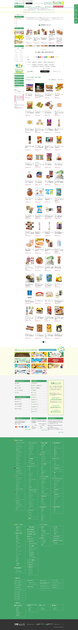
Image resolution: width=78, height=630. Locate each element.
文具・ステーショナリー (32, 466)
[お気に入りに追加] (32, 36)
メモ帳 (29, 469)
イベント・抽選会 (31, 545)
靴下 (54, 504)
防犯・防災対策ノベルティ (55, 585)
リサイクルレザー (18, 539)
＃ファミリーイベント (44, 12)
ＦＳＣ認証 (17, 565)
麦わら (17, 555)
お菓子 (55, 508)
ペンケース (30, 476)
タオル (55, 460)
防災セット (42, 501)
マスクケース (43, 515)
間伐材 (17, 560)
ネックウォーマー (56, 497)
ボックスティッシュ (43, 459)
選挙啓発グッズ (18, 615)
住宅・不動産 (42, 608)
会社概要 (17, 383)
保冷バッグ (17, 457)
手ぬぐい (55, 463)
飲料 (54, 511)
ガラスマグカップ (18, 507)
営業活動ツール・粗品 (32, 534)
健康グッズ (42, 516)
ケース (17, 491)
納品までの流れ (35, 383)
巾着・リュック (18, 468)
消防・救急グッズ (18, 612)
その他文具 (30, 487)
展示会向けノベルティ (19, 530)
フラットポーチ (18, 487)
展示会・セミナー (18, 527)
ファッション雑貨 (43, 539)
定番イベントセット (31, 550)
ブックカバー (30, 477)
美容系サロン (55, 608)
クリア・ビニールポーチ (19, 477)
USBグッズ (30, 512)
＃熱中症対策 (33, 12)
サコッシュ (17, 462)
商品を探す (18, 14)
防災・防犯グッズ (43, 496)
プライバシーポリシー (31, 624)
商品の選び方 (35, 390)
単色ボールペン (31, 460)
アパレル (42, 607)
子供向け (42, 527)
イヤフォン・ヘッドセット (32, 499)
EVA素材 (17, 558)
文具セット (30, 485)
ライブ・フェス (31, 562)
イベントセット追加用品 (32, 557)
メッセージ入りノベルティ (33, 543)
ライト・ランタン (43, 504)
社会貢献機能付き (19, 567)
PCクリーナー (30, 513)
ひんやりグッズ (56, 489)
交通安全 (17, 610)
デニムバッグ (17, 454)
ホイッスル (42, 502)
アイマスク (55, 499)
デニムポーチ (18, 484)
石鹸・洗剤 (55, 452)
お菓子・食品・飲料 (57, 506)
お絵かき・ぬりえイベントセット (33, 547)
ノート (29, 471)
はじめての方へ (29, 6)
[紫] (51, 57)
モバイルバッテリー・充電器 (32, 491)
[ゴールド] (54, 57)
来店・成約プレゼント (32, 531)
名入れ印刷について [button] (52, 62)
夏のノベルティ (31, 570)
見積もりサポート (18, 401)
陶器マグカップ (18, 502)
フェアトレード (18, 569)
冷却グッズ (55, 491)
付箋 (29, 468)
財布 (16, 493)
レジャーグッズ (56, 482)
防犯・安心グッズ (43, 535)
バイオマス (17, 557)
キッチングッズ (43, 478)
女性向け (42, 537)
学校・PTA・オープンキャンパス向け (32, 605)
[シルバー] (56, 57)
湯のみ (17, 509)
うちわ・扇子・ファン (57, 467)
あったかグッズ (56, 494)
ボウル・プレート (43, 487)
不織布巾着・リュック (19, 471)
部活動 (29, 608)
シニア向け (55, 527)
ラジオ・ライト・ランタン (57, 480)
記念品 (30, 518)
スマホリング (30, 501)
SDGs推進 (17, 607)
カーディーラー (56, 607)
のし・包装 (34, 392)
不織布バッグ (17, 449)
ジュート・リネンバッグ (19, 452)
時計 (42, 467)
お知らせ (17, 392)
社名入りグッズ (31, 541)
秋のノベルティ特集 (17, 596)
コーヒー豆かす (18, 554)
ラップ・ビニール (43, 490)
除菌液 (55, 449)
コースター (42, 485)
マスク (42, 513)
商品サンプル (35, 394)
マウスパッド (30, 515)
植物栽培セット (43, 472)
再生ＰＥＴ (17, 536)
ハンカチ (55, 462)
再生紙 (17, 541)
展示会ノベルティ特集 (17, 582)
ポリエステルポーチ (18, 479)
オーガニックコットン (18, 546)
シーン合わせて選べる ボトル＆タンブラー (45, 589)
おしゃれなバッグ (18, 463)
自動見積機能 (37, 387)
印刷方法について (35, 399)
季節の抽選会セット (31, 555)
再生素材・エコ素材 (19, 533)
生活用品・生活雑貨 (44, 442)
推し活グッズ (31, 564)
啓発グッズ (55, 454)
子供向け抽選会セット (32, 552)
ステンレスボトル (31, 449)
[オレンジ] (49, 57)
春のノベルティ (31, 568)
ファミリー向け (56, 538)
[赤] (40, 57)
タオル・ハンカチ (56, 458)
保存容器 (42, 491)
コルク (17, 549)
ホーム (15, 14)
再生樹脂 (17, 538)
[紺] (45, 57)
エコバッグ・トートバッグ (20, 442)
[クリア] (33, 57)
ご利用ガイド (39, 6)
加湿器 (42, 518)
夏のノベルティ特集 (17, 594)
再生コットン (17, 535)
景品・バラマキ (31, 538)
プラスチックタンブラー (32, 446)
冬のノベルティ (31, 573)
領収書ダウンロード (35, 406)
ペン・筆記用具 (31, 458)
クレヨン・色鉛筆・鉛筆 (32, 463)
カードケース (17, 496)
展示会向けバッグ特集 (43, 580)
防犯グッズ (42, 499)
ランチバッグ (17, 460)
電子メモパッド (31, 474)
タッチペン (30, 498)
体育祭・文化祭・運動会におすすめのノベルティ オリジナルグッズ (45, 583)
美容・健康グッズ (43, 507)
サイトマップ (58, 624)
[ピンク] (41, 57)
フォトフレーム (43, 465)
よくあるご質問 (48, 6)
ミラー (42, 512)
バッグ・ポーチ (30, 607)
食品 (54, 510)
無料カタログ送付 (18, 408)
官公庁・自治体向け (19, 605)
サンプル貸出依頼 (18, 406)
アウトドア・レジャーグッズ (58, 478)
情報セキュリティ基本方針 (40, 624)
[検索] (22, 48)
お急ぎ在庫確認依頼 (19, 403)
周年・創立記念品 (31, 529)
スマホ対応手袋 (31, 506)
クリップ (30, 484)
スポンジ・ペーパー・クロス (45, 488)
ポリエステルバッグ (18, 451)
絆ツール (30, 536)
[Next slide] (23, 91)
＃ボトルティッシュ (52, 12)
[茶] (53, 57)
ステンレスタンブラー (31, 444)
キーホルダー (43, 452)
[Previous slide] (14, 91)
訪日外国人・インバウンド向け (58, 541)
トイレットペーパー (43, 458)
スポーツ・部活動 (31, 559)
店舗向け (55, 605)
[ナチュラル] (35, 57)
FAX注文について (35, 411)
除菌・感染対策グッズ (57, 442)
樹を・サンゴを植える (19, 571)
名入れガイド (35, 397)
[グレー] (36, 57)
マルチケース (17, 498)
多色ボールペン (31, 462)
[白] (32, 57)
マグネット (30, 482)
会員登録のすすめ (37, 385)
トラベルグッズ (56, 485)
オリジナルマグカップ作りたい (18, 589)
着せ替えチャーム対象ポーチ (20, 488)
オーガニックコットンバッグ (19, 446)
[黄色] (48, 57)
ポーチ (17, 475)
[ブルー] (43, 57)
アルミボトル (30, 451)
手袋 (54, 502)
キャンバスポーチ (18, 482)
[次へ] (47, 342)
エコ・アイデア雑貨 (43, 541)
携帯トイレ (55, 483)
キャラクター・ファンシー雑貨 (45, 533)
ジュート (17, 552)
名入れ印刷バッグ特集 (17, 587)
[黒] (38, 57)
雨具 (54, 472)
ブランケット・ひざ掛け (44, 476)
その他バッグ (17, 465)
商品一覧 (17, 6)
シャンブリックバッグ (18, 455)
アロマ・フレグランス (44, 470)
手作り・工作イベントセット (32, 549)
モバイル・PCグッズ (56, 532)
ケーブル (30, 493)
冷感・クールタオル (56, 465)
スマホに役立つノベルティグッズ (56, 582)
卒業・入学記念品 (31, 527)
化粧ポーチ (17, 485)
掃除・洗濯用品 (43, 444)
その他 (29, 507)
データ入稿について (35, 404)
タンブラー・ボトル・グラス (33, 442)
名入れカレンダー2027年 (32, 479)
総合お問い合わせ (18, 399)
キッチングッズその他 (44, 493)
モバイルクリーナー (31, 504)
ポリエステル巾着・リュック (19, 473)
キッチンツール (43, 480)
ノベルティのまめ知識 (19, 390)
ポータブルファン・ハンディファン (58, 470)
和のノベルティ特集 (54, 580)
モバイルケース (31, 496)
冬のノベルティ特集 (17, 598)
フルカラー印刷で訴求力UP (18, 585)
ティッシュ (42, 454)
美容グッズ (42, 510)
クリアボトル (30, 452)
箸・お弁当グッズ (43, 482)
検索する (45, 71)
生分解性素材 (18, 563)
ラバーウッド (17, 547)
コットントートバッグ (18, 444)
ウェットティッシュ (43, 456)
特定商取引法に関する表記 (50, 624)
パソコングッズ (31, 510)
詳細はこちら (27, 429)
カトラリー (42, 483)
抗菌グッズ (55, 451)
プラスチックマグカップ (19, 504)
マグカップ (17, 500)
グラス (29, 455)
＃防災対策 (38, 12)
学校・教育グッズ (18, 613)
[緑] (46, 57)
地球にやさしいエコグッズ (32, 582)
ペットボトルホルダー (31, 454)
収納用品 (42, 446)
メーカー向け (43, 605)
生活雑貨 (42, 544)
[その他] (58, 57)
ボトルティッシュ (43, 461)
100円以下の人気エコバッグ (18, 580)
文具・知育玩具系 (43, 530)
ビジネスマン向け (56, 536)
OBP (16, 544)
